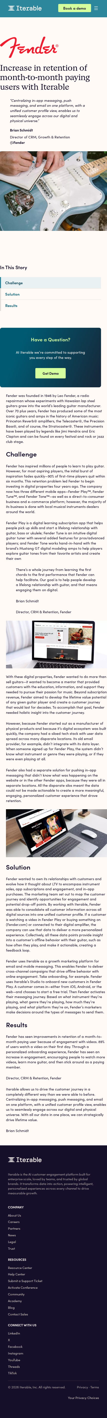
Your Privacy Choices (83, 1398)
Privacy (82, 1387)
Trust (11, 1248)
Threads (14, 1366)
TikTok (12, 1373)
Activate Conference (23, 1287)
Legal (12, 1242)
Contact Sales (18, 1314)
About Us (14, 1215)
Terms (94, 1387)
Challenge (14, 282)
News (12, 1235)
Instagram (15, 1353)
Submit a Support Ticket (25, 1281)
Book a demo (74, 8)
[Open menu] (100, 8)
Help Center (16, 1274)
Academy (15, 1301)
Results (11, 305)
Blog (11, 1307)
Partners (14, 1228)
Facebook (15, 1346)
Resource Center (20, 1267)
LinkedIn (14, 1333)
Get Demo (51, 373)
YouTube (14, 1360)
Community (16, 1294)
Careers (14, 1222)
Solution (12, 294)
